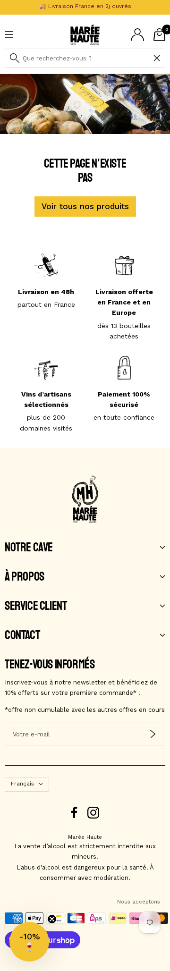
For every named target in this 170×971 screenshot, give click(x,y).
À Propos (24, 577)
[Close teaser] (52, 919)
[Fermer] (156, 58)
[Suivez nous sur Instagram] (93, 813)
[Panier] (159, 34)
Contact (22, 635)
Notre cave (29, 547)
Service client (36, 606)
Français (22, 784)
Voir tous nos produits (85, 206)
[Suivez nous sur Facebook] (74, 813)
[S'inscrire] (153, 734)
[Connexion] (137, 34)
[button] (29, 942)
